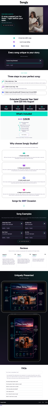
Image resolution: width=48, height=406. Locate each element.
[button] (1, 260)
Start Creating (24, 134)
